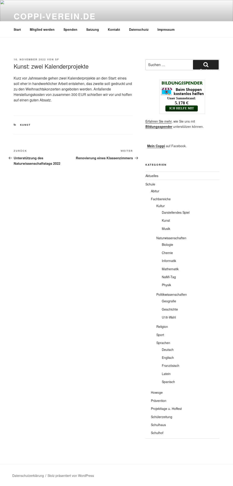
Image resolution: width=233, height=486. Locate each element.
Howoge (157, 392)
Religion (162, 326)
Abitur (155, 191)
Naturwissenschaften (171, 238)
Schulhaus (158, 424)
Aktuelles (151, 175)
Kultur (160, 205)
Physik (166, 285)
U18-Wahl (169, 317)
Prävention (158, 400)
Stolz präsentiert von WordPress (71, 475)
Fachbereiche (161, 199)
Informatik (169, 260)
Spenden (70, 29)
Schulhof (157, 432)
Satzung (92, 29)
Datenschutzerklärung (28, 475)
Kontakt (114, 29)
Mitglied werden (42, 29)
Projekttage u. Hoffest (166, 408)
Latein (166, 373)
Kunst (25, 124)
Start (17, 29)
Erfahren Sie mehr (158, 121)
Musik (166, 228)
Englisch (168, 357)
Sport (160, 334)
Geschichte (170, 309)
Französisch (170, 365)
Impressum (166, 29)
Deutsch (168, 349)
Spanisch (168, 381)
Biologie (167, 244)
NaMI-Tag (169, 277)
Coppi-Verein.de (55, 16)
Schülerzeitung (161, 416)
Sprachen (163, 342)
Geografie (169, 301)
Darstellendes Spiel (176, 212)
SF (57, 59)
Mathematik (170, 269)
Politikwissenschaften (171, 294)
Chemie (167, 252)
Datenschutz (139, 29)
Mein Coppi (156, 146)
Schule (150, 184)
